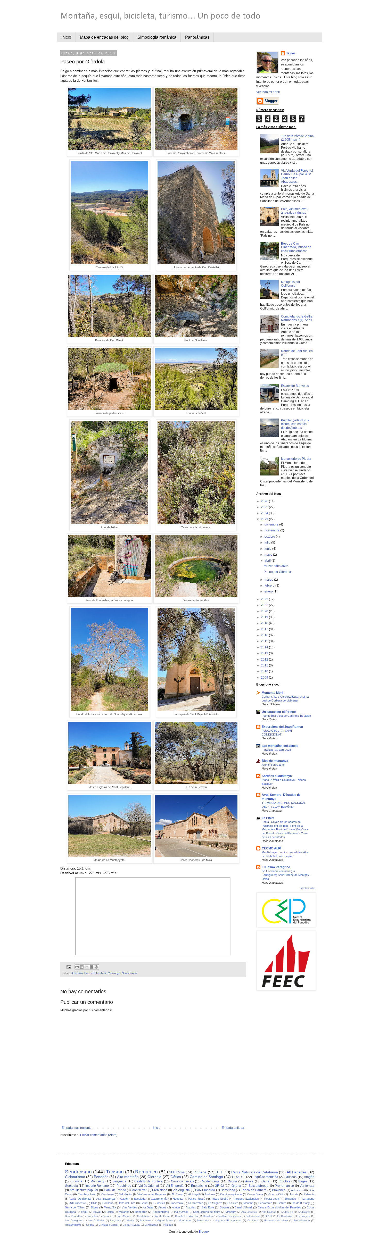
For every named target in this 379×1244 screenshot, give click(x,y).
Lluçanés (115, 1220)
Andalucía (287, 1211)
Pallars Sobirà (219, 1198)
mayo (269, 554)
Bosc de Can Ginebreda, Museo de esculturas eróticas (296, 247)
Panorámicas (197, 37)
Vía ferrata (307, 1186)
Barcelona (228, 1190)
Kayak (97, 1211)
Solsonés (290, 1198)
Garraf (265, 1181)
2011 (265, 665)
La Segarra (215, 1203)
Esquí (84, 1211)
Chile (94, 1203)
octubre (270, 536)
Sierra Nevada (131, 1224)
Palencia (309, 1194)
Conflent (107, 1203)
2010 (265, 671)
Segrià (90, 1224)
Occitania (253, 1220)
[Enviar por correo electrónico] (76, 967)
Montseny (97, 1181)
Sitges (94, 1207)
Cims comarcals (182, 1181)
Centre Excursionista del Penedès (279, 1207)
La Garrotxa (195, 1203)
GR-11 (268, 1216)
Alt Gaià (148, 1207)
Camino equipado (231, 1194)
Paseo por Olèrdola (277, 572)
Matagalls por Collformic (290, 283)
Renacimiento (302, 1220)
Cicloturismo (75, 1177)
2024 (265, 513)
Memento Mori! (273, 693)
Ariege (176, 1207)
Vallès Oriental (148, 1186)
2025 (265, 507)
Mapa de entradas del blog (104, 37)
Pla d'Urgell (181, 1211)
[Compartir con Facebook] (91, 967)
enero (269, 591)
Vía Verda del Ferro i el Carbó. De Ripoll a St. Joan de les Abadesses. (297, 176)
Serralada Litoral (108, 1224)
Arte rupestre (77, 1203)
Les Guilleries (96, 1220)
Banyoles (92, 1216)
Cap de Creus (162, 1216)
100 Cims (177, 1172)
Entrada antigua (233, 1128)
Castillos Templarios (229, 1216)
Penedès (101, 1177)
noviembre (272, 530)
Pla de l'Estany (301, 1203)
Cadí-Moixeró (124, 1216)
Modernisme (210, 1181)
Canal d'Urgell (243, 1207)
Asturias (191, 1207)
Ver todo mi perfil (268, 92)
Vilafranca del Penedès (151, 1194)
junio (268, 548)
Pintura (281, 1203)
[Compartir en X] (86, 967)
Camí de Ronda (115, 1190)
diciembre (272, 524)
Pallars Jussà (196, 1198)
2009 (265, 677)
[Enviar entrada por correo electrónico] (68, 966)
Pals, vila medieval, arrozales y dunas (294, 210)
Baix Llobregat (259, 1186)
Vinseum (230, 1211)
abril (268, 560)
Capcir (124, 1198)
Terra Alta (110, 1207)
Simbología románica (156, 37)
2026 (265, 501)
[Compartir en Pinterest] (96, 967)
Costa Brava (255, 1194)
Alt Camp (177, 1194)
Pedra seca (271, 1198)
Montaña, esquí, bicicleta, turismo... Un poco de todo (160, 16)
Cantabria (143, 1216)
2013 (265, 653)
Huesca (178, 1198)
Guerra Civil (275, 1194)
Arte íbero (297, 1190)
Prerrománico (284, 1186)
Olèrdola (77, 973)
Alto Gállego (269, 1211)
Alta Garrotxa (249, 1211)
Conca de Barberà (253, 1190)
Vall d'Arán (125, 1194)
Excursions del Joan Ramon (282, 727)
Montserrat (138, 1190)
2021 (265, 605)
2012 (265, 659)
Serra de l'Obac (75, 1207)
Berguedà (119, 1181)
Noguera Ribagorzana (228, 1220)
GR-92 (219, 1186)
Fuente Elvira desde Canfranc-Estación (286, 715)
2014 (265, 647)
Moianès (124, 1211)
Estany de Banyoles (295, 386)
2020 (265, 611)
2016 (265, 635)
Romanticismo (73, 1224)
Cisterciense (252, 1216)
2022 (265, 599)
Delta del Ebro (126, 1203)
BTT (219, 1172)
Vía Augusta (181, 1190)
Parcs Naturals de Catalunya (102, 973)
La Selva (232, 1203)
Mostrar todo (307, 888)
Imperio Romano (97, 1186)
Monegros (141, 1211)
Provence (278, 1190)
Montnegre (185, 1220)
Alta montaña (128, 1177)
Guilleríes (159, 1203)
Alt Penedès (296, 1172)
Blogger (224, 1207)
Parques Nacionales (246, 1198)
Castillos (208, 1216)
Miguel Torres (165, 1220)
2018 (265, 623)
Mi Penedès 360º (276, 566)
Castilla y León (87, 1194)
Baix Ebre (208, 1207)
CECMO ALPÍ (271, 848)
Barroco (107, 1216)
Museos (290, 1177)
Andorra (210, 1194)
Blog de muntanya (275, 761)
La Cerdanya (285, 1216)
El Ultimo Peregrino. (276, 867)
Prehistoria (159, 1190)
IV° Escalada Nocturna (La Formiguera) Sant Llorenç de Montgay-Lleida (286, 875)
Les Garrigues (73, 1220)
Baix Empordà (205, 1190)
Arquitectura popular (84, 1190)
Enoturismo (199, 1186)
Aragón (309, 1177)
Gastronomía (159, 1198)
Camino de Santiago (206, 1177)
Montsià (248, 1203)
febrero (270, 585)
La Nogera (304, 1216)
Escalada (139, 1198)
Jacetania (177, 1203)
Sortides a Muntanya (277, 776)
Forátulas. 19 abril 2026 (276, 749)
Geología (71, 1186)
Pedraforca (265, 1203)
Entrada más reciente (77, 1128)
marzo (269, 579)
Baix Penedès (73, 1216)
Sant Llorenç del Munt (206, 1211)
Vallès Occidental (80, 1198)
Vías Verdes (129, 1207)
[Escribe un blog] (81, 967)
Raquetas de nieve (276, 1220)
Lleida (110, 1211)
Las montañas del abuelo (280, 746)
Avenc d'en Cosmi (273, 764)
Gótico (175, 1177)
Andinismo (304, 1211)
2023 (265, 519)
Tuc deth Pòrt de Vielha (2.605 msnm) (297, 137)
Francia (77, 1181)
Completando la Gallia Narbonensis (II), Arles (296, 318)
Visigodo (168, 1224)
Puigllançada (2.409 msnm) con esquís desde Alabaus (295, 424)
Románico (146, 1171)
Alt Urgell (193, 1194)
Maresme (145, 1220)
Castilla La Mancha (186, 1216)
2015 (265, 641)
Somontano (151, 1224)
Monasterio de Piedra (296, 459)
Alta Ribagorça (105, 1198)
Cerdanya (107, 1194)
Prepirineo (124, 1186)
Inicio (66, 37)
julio (268, 542)
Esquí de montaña (265, 1177)
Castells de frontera (148, 1181)
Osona (232, 1181)
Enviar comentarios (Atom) (98, 1135)
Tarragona (307, 1198)
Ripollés (284, 1181)
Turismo (115, 1171)
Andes (162, 1207)
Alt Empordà (175, 1186)
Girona (236, 1186)
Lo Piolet (268, 818)
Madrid (131, 1220)
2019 (265, 617)
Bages (302, 1181)
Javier (290, 53)
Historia (293, 1194)
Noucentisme (160, 1211)
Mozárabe (203, 1220)
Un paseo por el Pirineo (279, 712)
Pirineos (200, 1172)
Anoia (249, 1181)
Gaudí (144, 1203)
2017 (265, 629)
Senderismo (129, 973)
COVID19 (238, 1177)
